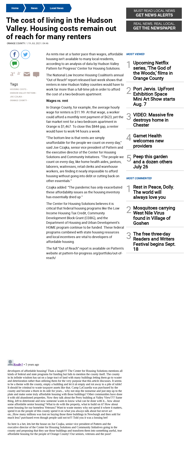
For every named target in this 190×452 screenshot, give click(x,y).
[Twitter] (25, 54)
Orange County (16, 43)
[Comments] (14, 63)
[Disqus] (65, 308)
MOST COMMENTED (139, 178)
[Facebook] (14, 54)
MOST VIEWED (135, 54)
